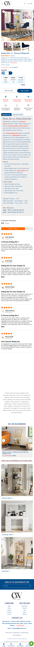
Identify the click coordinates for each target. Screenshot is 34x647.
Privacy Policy (8, 632)
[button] (2, 3)
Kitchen (25, 608)
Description (6, 114)
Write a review (13, 228)
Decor (24, 612)
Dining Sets (23, 126)
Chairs (9, 614)
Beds (9, 606)
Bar (25, 610)
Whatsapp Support (6, 100)
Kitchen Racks (7, 498)
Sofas (9, 608)
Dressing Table (7, 534)
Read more (14, 62)
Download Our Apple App (28, 100)
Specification (17, 114)
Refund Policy (16, 632)
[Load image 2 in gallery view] (17, 47)
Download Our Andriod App (17, 100)
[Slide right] (32, 47)
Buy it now (24, 90)
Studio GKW (14, 638)
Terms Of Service (17, 635)
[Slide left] (1, 47)
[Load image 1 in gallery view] (8, 47)
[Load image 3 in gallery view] (26, 47)
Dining (24, 614)
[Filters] (27, 228)
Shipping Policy (25, 632)
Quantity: (4, 70)
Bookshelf (5, 571)
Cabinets (9, 612)
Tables (9, 610)
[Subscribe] (29, 586)
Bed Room (25, 606)
